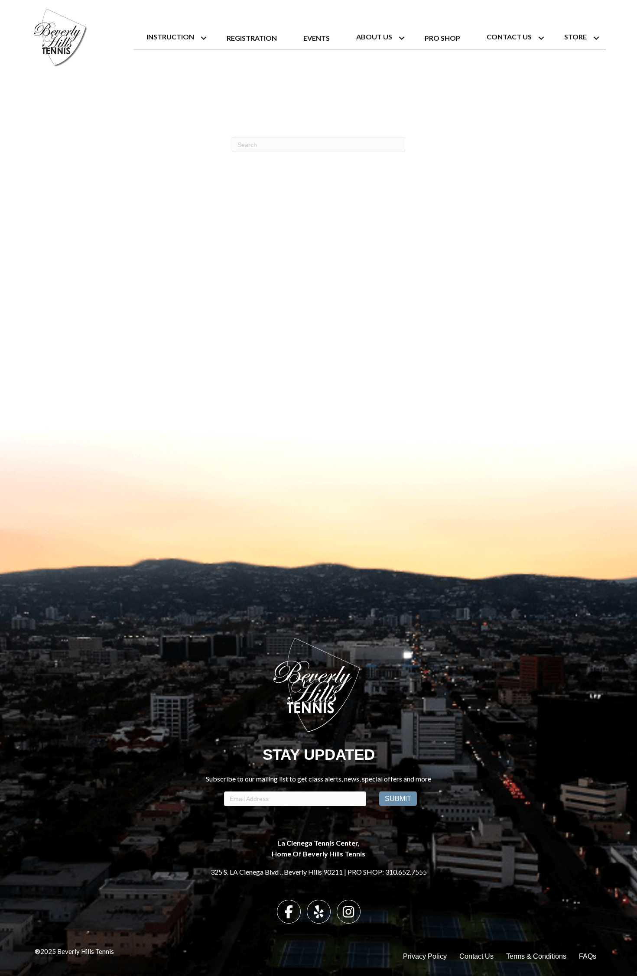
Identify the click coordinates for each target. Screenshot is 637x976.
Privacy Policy (425, 956)
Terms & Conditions (536, 956)
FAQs (587, 956)
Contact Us (509, 36)
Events (316, 38)
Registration (252, 38)
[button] (203, 38)
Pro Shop (442, 38)
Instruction (170, 36)
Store (575, 36)
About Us (374, 36)
